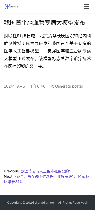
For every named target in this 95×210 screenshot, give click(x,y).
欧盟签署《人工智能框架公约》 (47, 171)
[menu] (86, 6)
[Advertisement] (47, 130)
